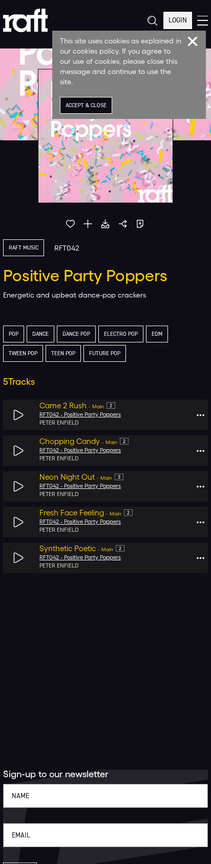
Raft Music (23, 248)
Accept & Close (86, 105)
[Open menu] (202, 21)
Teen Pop (63, 353)
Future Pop (104, 353)
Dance (40, 334)
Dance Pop (76, 334)
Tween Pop (23, 353)
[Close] (192, 41)
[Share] (122, 223)
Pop (13, 334)
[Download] (105, 223)
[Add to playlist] (87, 223)
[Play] (18, 415)
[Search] (151, 20)
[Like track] (70, 223)
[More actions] (200, 415)
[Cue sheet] (140, 223)
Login (177, 20)
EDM (157, 334)
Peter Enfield (59, 423)
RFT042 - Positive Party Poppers (80, 414)
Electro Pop (121, 334)
